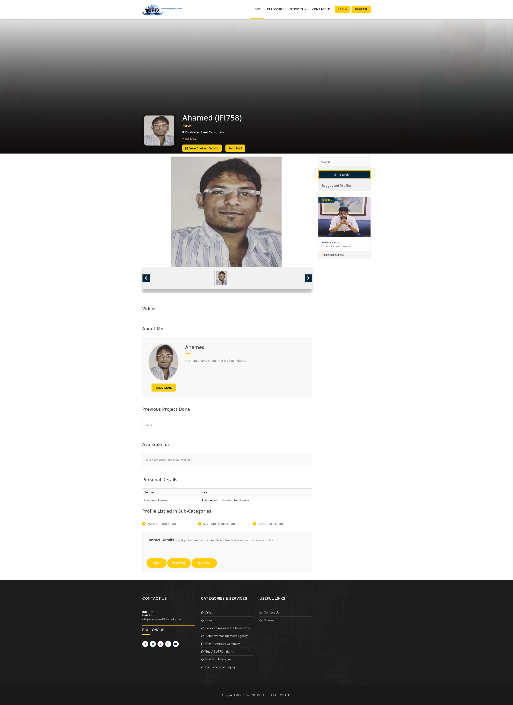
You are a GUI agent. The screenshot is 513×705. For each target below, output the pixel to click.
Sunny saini (330, 242)
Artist (208, 612)
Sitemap (268, 620)
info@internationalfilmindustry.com (162, 619)
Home (256, 9)
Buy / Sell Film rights (219, 651)
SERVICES (297, 9)
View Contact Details (204, 148)
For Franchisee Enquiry (220, 667)
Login (342, 9)
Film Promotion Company (222, 643)
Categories (275, 9)
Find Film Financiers (218, 659)
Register (361, 9)
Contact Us (321, 9)
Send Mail (235, 148)
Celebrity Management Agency (226, 636)
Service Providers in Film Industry (227, 628)
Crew (208, 620)
